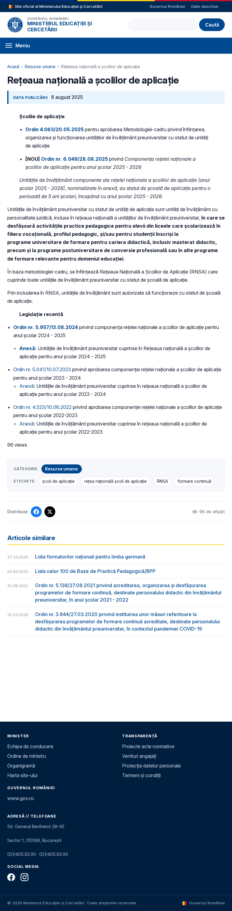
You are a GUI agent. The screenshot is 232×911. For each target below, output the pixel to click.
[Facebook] (11, 877)
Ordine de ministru (26, 756)
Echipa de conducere (30, 746)
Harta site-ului (22, 775)
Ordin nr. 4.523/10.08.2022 (42, 407)
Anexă (26, 386)
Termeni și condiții (141, 775)
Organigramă (21, 766)
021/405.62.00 (21, 854)
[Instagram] (24, 877)
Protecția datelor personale (151, 766)
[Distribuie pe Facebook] (36, 511)
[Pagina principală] (15, 25)
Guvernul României (167, 6)
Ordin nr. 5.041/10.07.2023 (42, 369)
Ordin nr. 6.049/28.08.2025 (74, 159)
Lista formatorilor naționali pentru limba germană (90, 557)
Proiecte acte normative (148, 746)
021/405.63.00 (53, 854)
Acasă (13, 66)
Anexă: (28, 348)
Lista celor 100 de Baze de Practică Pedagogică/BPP (95, 571)
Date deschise (204, 6)
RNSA (162, 481)
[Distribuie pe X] (49, 511)
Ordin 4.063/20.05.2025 (54, 129)
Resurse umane (40, 66)
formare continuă (194, 481)
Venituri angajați (139, 756)
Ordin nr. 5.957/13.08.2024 (45, 327)
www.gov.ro (20, 798)
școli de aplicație (58, 481)
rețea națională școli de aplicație (115, 481)
